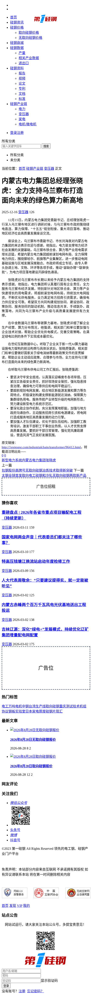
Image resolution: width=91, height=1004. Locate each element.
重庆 (62, 706)
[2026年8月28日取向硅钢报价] (33, 756)
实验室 (20, 711)
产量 (22, 53)
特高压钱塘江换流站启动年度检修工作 (36, 561)
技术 (76, 706)
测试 (69, 706)
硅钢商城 (17, 43)
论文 (22, 83)
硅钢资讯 (17, 22)
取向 (49, 706)
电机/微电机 (27, 124)
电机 (18, 706)
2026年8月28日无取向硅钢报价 (33, 739)
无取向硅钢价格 (30, 37)
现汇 (59, 711)
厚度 (42, 711)
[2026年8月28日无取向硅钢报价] (34, 730)
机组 (83, 706)
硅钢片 (51, 711)
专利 (22, 88)
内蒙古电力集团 (34, 460)
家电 (22, 119)
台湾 (32, 706)
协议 (5, 711)
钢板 (11, 711)
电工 (5, 706)
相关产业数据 (29, 58)
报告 (22, 73)
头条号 (15, 830)
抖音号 (15, 840)
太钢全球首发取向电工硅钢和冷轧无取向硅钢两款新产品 (44, 475)
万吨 (11, 706)
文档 (22, 93)
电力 (22, 109)
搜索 (46, 146)
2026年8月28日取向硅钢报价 (31, 766)
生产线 (41, 706)
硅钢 (55, 706)
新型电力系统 (12, 460)
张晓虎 (51, 460)
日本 (28, 711)
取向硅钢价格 (29, 32)
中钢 (25, 706)
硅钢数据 (17, 48)
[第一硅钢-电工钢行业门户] (45, 22)
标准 (22, 99)
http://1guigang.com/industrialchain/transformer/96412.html (41, 447)
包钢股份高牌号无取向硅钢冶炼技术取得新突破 (37, 470)
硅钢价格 (17, 27)
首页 (13, 17)
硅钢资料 (17, 68)
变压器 (24, 114)
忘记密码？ (35, 991)
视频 (22, 78)
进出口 (24, 63)
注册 (22, 991)
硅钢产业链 (18, 104)
